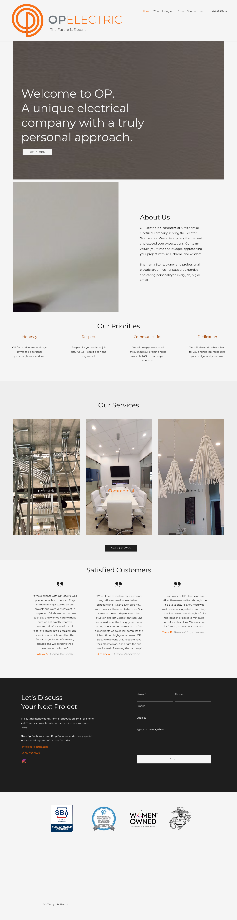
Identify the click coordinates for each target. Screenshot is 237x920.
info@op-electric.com (35, 746)
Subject (141, 717)
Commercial (121, 490)
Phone (179, 694)
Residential (191, 490)
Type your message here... (151, 729)
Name (140, 694)
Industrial (47, 490)
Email (140, 706)
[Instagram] (24, 761)
